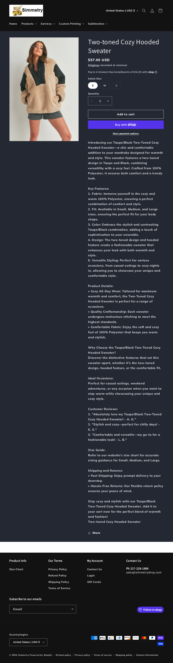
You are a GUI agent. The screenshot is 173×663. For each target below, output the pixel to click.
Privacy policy (82, 655)
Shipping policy (124, 655)
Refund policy (63, 655)
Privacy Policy (57, 569)
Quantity (93, 93)
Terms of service (103, 655)
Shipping (93, 65)
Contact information (147, 655)
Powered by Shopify (41, 655)
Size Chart (16, 569)
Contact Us (94, 569)
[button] (29, 24)
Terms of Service (59, 588)
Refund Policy (57, 575)
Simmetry (23, 655)
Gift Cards (94, 582)
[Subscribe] (72, 609)
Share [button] (96, 532)
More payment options (126, 133)
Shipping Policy (58, 582)
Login (91, 575)
